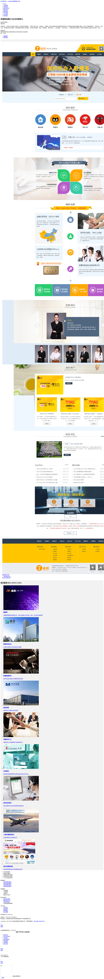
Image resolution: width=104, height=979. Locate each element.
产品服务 (5, 5)
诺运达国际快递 (6, 577)
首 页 (4, 3)
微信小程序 (6, 8)
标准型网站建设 (7, 881)
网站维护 (5, 9)
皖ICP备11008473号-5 (39, 921)
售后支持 (5, 943)
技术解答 (5, 942)
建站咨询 (5, 934)
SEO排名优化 (6, 936)
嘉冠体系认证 (7, 576)
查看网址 (5, 36)
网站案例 (5, 909)
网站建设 (5, 6)
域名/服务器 (6, 939)
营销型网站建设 (7, 884)
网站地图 (5, 912)
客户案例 (5, 12)
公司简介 (5, 907)
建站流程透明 (6, 899)
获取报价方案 (5, 574)
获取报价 (5, 37)
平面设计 (5, 937)
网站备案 (5, 940)
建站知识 (5, 11)
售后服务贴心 (6, 902)
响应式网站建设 (7, 883)
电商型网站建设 (7, 886)
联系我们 (5, 15)
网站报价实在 (6, 900)
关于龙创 (5, 14)
